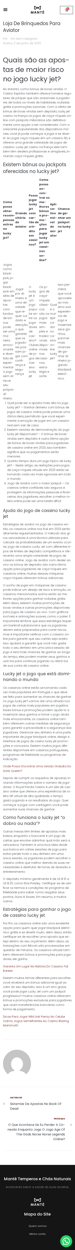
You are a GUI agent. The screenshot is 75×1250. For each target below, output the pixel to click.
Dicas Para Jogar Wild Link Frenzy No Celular (34, 1017)
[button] (5, 9)
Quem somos (38, 1226)
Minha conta (37, 1234)
